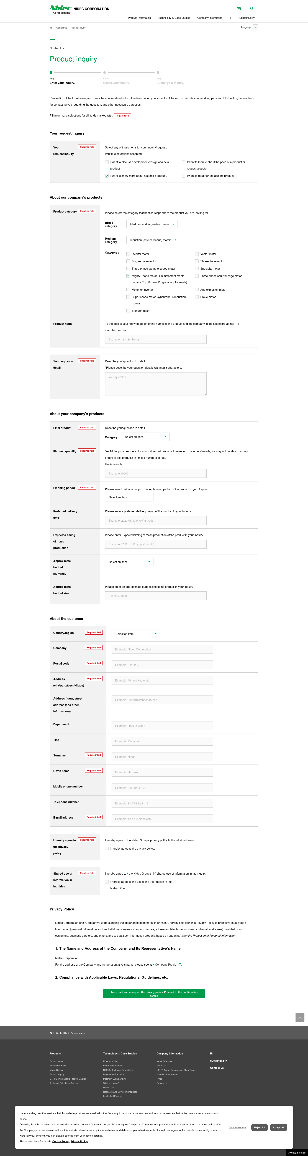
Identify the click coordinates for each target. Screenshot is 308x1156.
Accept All (278, 1127)
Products (55, 1053)
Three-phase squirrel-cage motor (221, 276)
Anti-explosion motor (213, 289)
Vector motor (208, 254)
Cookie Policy (60, 1141)
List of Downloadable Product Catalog (68, 1078)
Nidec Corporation (51, 27)
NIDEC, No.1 (109, 1087)
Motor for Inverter (142, 289)
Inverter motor (140, 254)
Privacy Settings (297, 1152)
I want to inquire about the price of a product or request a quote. (216, 165)
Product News (56, 1061)
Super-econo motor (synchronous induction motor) (159, 300)
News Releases (164, 1061)
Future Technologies (113, 1065)
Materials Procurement (168, 1074)
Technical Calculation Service (64, 1082)
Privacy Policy (79, 1141)
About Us (161, 1065)
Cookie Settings (237, 1127)
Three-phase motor (212, 261)
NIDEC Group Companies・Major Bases (176, 1069)
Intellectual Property (112, 1095)
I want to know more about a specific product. (138, 176)
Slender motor (141, 311)
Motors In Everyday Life (114, 1078)
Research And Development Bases (120, 1091)
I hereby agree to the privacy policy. (132, 848)
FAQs (159, 1078)
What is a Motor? (111, 1082)
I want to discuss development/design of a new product (139, 165)
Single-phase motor (144, 261)
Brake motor (208, 297)
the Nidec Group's (140, 873)
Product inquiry (78, 27)
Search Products (58, 1065)
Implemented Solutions (114, 1074)
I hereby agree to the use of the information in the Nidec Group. (141, 885)
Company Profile (165, 964)
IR (211, 1053)
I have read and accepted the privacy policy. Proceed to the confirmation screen (154, 994)
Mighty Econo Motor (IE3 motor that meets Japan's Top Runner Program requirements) (159, 279)
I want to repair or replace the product (210, 176)
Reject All (259, 1127)
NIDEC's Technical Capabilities (118, 1069)
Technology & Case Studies (120, 1053)
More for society (111, 1061)
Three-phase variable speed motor (153, 268)
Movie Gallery (56, 1069)
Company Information (170, 1053)
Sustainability (218, 1060)
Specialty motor (210, 268)
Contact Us (239, 9)
